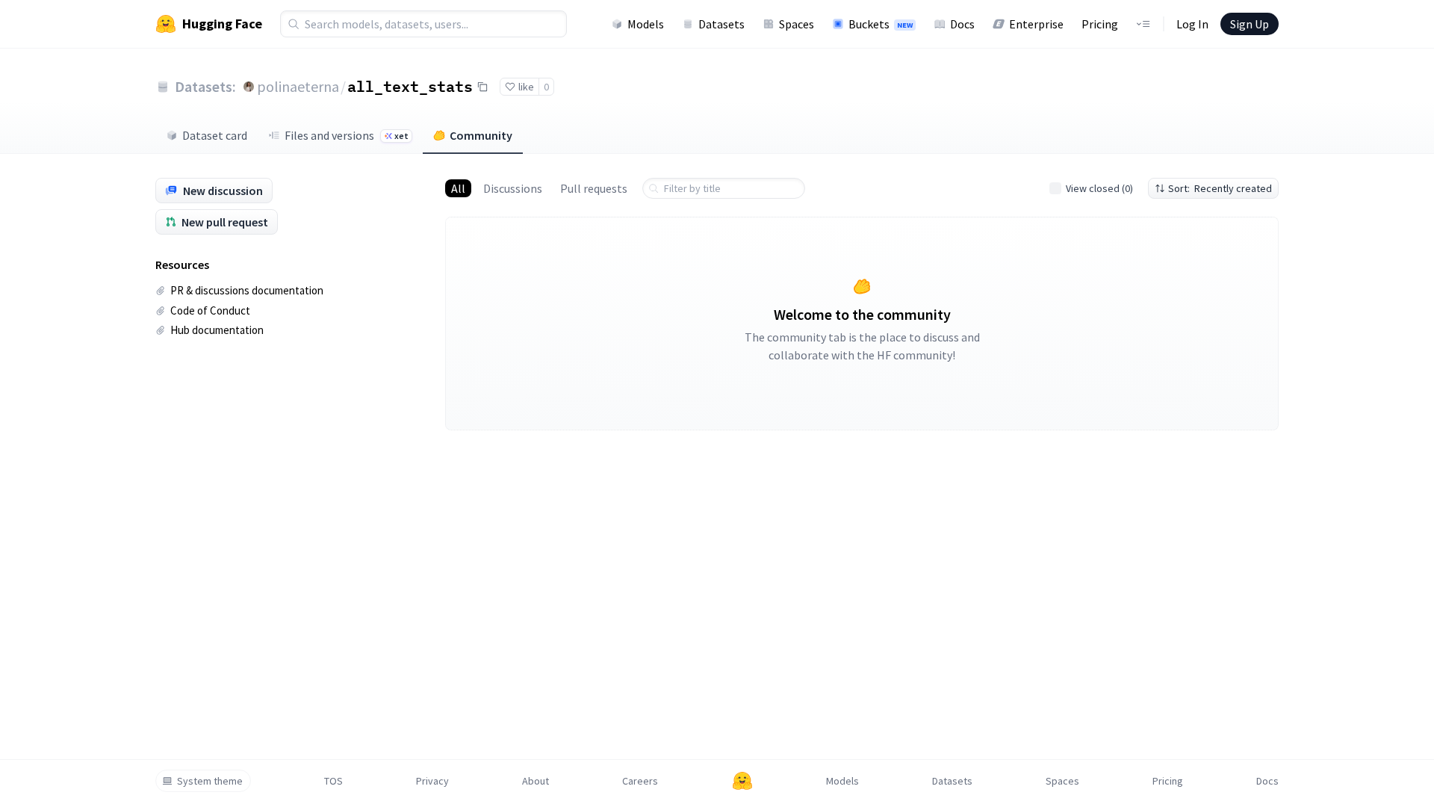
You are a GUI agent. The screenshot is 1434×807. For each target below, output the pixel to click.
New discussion (223, 190)
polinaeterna (298, 86)
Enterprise (1036, 23)
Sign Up (1249, 23)
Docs (962, 23)
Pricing (1099, 23)
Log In (1192, 23)
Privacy (432, 781)
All (458, 188)
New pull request (224, 221)
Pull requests (593, 188)
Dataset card (214, 135)
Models (645, 23)
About (535, 781)
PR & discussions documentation (246, 290)
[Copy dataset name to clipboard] (482, 86)
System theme (210, 781)
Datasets (721, 23)
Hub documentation (217, 330)
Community (481, 135)
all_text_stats (410, 86)
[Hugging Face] (742, 780)
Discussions (512, 188)
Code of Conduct (210, 310)
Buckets (880, 23)
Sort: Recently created (1220, 188)
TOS (333, 781)
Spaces (796, 23)
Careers (640, 781)
